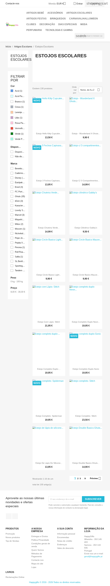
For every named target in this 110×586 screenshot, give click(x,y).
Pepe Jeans (20, 238)
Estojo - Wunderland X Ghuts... (86, 133)
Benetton (20, 168)
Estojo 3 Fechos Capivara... (48, 180)
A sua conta (65, 528)
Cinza (19, 107)
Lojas (33, 567)
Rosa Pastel (20, 123)
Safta (19, 256)
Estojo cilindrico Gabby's (86, 228)
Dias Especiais (67, 24)
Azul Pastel (20, 96)
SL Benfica (20, 261)
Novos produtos (13, 537)
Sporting (20, 266)
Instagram (15, 516)
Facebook (9, 516)
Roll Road (20, 252)
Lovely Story (20, 210)
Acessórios (55, 13)
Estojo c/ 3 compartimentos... (86, 180)
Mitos (19, 224)
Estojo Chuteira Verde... (49, 228)
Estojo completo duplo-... (48, 369)
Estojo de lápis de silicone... (49, 463)
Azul (18, 91)
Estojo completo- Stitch (86, 416)
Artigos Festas (36, 18)
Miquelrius (20, 219)
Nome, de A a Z (90, 90)
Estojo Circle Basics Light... (49, 275)
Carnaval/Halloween (83, 18)
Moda (83, 24)
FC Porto (20, 191)
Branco (20, 101)
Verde (19, 134)
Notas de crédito (64, 541)
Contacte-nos (12, 3)
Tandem (20, 270)
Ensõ (19, 187)
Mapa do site (37, 563)
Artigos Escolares (79, 13)
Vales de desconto (65, 548)
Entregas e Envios (39, 536)
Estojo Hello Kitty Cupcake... (49, 133)
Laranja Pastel (20, 112)
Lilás (18, 117)
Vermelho (20, 128)
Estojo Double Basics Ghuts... (85, 463)
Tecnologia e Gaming (59, 30)
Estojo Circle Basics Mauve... (86, 275)
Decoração (47, 24)
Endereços (62, 544)
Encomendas (63, 537)
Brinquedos (58, 18)
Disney (20, 178)
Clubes (31, 24)
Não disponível (20, 156)
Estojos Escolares (21, 57)
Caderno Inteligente (20, 173)
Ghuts (20, 196)
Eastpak (20, 182)
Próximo (95, 478)
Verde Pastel (20, 139)
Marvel (19, 215)
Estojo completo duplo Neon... (86, 322)
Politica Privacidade (40, 540)
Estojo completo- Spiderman (49, 416)
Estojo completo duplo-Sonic (86, 369)
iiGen (19, 201)
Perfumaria (34, 30)
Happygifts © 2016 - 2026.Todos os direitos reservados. (55, 582)
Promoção (10, 534)
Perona (20, 247)
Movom (20, 229)
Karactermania (20, 205)
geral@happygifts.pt (93, 556)
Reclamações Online (15, 577)
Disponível (20, 152)
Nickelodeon (20, 233)
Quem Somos (37, 550)
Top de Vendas (12, 541)
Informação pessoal (66, 534)
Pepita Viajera (20, 242)
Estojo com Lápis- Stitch (49, 322)
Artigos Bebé (35, 13)
